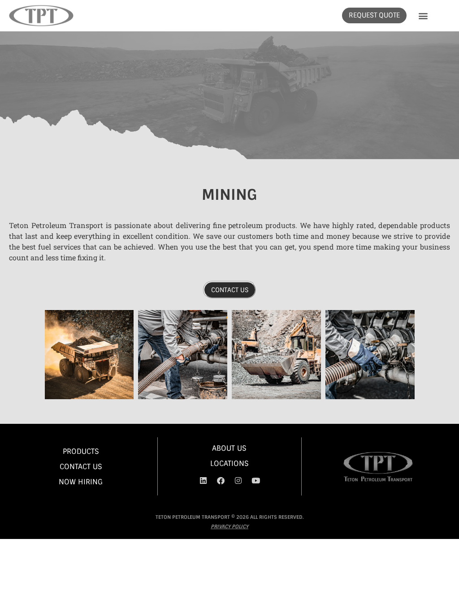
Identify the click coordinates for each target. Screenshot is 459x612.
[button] (423, 15)
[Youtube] (255, 480)
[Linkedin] (203, 480)
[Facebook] (220, 480)
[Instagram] (238, 480)
